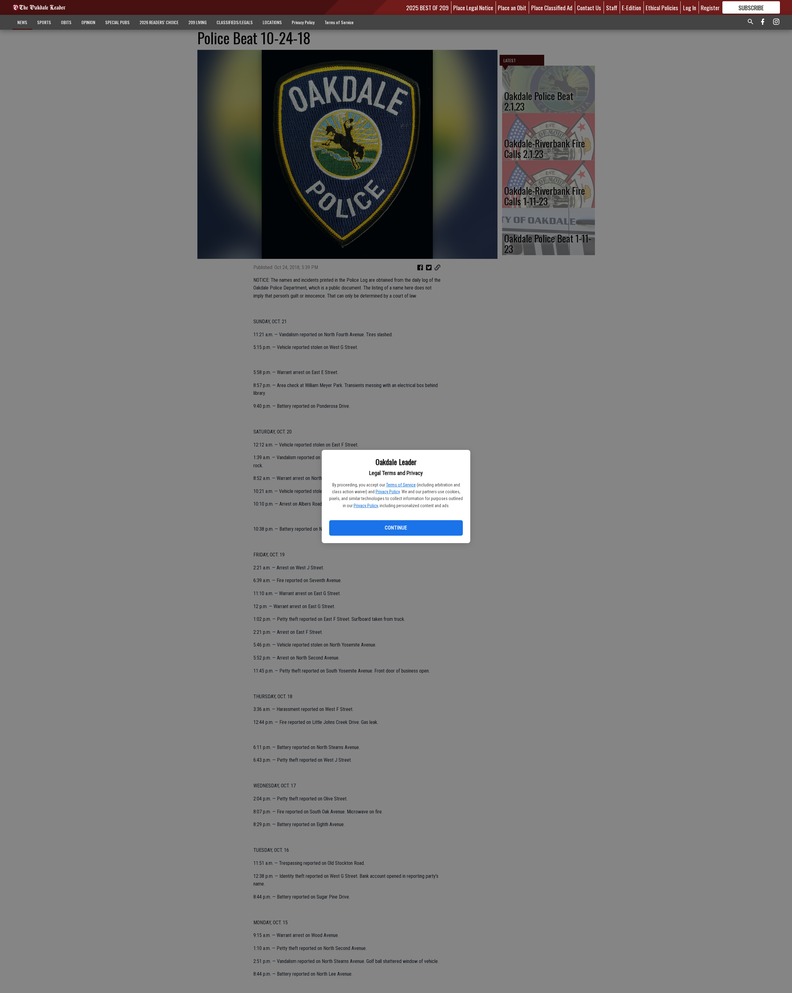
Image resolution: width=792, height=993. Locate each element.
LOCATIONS (272, 22)
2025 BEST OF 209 (427, 7)
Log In (689, 7)
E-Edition (631, 7)
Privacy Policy (388, 491)
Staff (611, 7)
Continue (396, 528)
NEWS (22, 22)
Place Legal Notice (473, 7)
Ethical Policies (662, 7)
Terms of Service (401, 484)
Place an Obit (512, 7)
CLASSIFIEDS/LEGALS (235, 22)
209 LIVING (197, 22)
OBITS (66, 22)
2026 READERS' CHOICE (159, 22)
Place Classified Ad (551, 7)
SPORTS (44, 22)
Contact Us (589, 7)
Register (710, 7)
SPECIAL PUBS (117, 22)
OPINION (88, 22)
